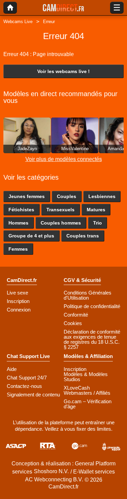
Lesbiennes (101, 196)
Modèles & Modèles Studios (86, 376)
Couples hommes (61, 223)
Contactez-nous (24, 386)
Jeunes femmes (26, 196)
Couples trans (82, 235)
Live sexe (17, 293)
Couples (66, 196)
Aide (12, 369)
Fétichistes (21, 209)
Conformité (76, 315)
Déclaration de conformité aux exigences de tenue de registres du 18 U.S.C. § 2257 (92, 339)
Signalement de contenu (33, 394)
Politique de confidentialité (92, 306)
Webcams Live (18, 21)
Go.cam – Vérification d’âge (87, 403)
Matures (96, 209)
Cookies (73, 323)
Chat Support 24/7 (27, 377)
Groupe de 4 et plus (31, 235)
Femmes (18, 249)
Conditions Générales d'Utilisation (87, 295)
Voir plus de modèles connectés (63, 159)
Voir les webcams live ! (63, 71)
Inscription (18, 301)
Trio (97, 223)
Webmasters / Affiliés (87, 393)
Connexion (18, 310)
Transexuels (60, 209)
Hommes (18, 223)
